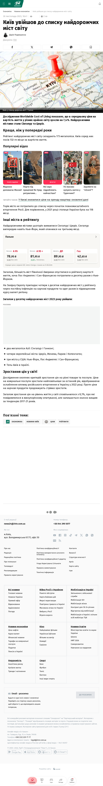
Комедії (43, 641)
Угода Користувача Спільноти (49, 563)
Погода (11, 611)
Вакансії (72, 553)
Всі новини (14, 589)
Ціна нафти (13, 630)
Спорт (43, 660)
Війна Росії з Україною (51, 589)
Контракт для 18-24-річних (82, 607)
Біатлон (43, 675)
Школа (74, 637)
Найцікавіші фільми (48, 630)
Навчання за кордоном (81, 648)
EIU (15, 40)
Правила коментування (46, 568)
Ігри (70, 571)
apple (29, 752)
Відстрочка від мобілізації (82, 611)
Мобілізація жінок (79, 603)
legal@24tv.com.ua (38, 740)
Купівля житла (14, 668)
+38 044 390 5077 (62, 524)
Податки (12, 648)
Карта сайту (74, 566)
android (14, 752)
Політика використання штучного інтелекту (50, 554)
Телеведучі (8, 566)
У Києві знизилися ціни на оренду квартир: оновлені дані (53, 199)
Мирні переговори (48, 600)
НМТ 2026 (75, 640)
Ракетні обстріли (47, 593)
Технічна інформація (45, 572)
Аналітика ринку (15, 664)
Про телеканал (10, 562)
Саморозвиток (77, 644)
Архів (71, 562)
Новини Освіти (78, 626)
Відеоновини (14, 604)
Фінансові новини (16, 637)
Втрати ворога (46, 615)
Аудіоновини (14, 608)
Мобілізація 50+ (78, 600)
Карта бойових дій (48, 597)
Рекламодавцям (10, 571)
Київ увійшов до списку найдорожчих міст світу (52, 11)
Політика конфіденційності (48, 548)
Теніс (42, 671)
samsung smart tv (60, 752)
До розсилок (85, 695)
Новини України (15, 597)
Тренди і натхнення (16, 671)
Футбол (43, 668)
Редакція (7, 553)
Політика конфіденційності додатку (51, 559)
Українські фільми (48, 634)
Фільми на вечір (47, 637)
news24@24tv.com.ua (14, 524)
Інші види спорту (47, 678)
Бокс (42, 664)
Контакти (73, 548)
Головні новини (15, 593)
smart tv (44, 752)
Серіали (43, 645)
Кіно (42, 626)
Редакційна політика (12, 557)
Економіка (7, 11)
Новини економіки (22, 11)
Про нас (7, 548)
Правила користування (13, 575)
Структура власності (77, 557)
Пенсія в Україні (15, 651)
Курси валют (13, 634)
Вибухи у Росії (46, 611)
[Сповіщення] (100, 3)
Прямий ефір (14, 600)
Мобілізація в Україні (82, 589)
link (54, 535)
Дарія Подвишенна (17, 35)
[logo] (17, 3)
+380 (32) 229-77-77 (23, 737)
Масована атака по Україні (51, 608)
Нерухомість (14, 660)
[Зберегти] (91, 47)
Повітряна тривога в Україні (52, 604)
